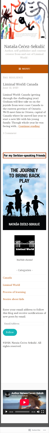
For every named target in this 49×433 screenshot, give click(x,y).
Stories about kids (13, 299)
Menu (26, 68)
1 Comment (9, 133)
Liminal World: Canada (20, 84)
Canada (7, 277)
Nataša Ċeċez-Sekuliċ (24, 46)
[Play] (6, 411)
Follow (10, 332)
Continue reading (29, 126)
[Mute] (38, 411)
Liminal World (11, 285)
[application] (24, 402)
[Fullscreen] (42, 411)
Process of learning (14, 292)
